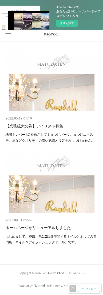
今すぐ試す (67, 23)
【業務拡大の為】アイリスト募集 (34, 126)
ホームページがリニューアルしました (38, 227)
